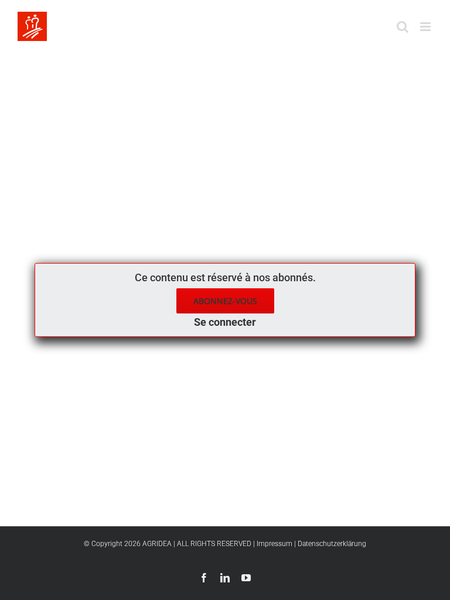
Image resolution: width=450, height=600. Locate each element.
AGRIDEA (157, 544)
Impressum (274, 544)
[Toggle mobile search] (402, 27)
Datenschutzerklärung (332, 544)
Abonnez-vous (225, 300)
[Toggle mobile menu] (426, 27)
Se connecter (225, 322)
